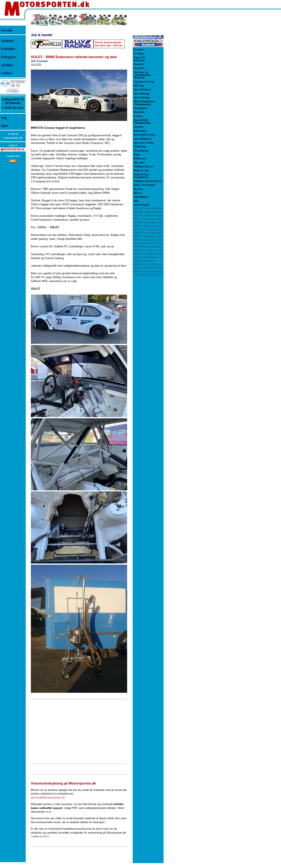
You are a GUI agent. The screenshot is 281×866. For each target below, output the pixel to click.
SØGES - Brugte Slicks (145, 261)
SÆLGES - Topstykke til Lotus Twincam (153, 254)
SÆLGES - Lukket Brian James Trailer (152, 275)
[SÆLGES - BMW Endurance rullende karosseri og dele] (79, 95)
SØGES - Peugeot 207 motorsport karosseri (154, 226)
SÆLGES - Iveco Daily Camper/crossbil (153, 222)
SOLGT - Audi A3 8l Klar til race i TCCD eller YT (157, 271)
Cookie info (13, 156)
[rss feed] (13, 161)
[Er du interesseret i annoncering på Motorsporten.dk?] (13, 110)
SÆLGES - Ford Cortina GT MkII (150, 233)
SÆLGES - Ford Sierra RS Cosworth (151, 212)
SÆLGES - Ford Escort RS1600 (149, 208)
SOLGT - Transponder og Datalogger (152, 236)
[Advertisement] (79, 731)
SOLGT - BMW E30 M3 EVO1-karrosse (153, 268)
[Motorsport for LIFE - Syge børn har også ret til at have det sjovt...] (13, 94)
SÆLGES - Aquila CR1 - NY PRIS (150, 240)
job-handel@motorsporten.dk (48, 797)
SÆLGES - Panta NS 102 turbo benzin (152, 243)
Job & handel (41, 35)
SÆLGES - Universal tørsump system (151, 229)
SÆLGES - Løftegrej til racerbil (149, 250)
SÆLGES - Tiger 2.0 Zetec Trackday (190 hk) (156, 264)
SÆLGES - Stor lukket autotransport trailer (154, 257)
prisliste (44, 836)
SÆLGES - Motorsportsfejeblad (149, 215)
